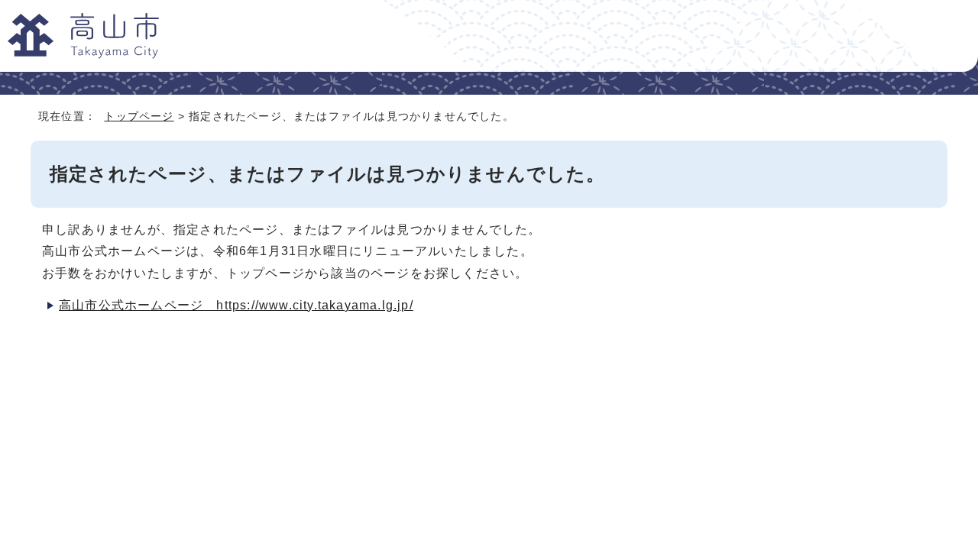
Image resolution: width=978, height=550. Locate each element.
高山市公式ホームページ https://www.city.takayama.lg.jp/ (236, 305)
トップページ (138, 116)
